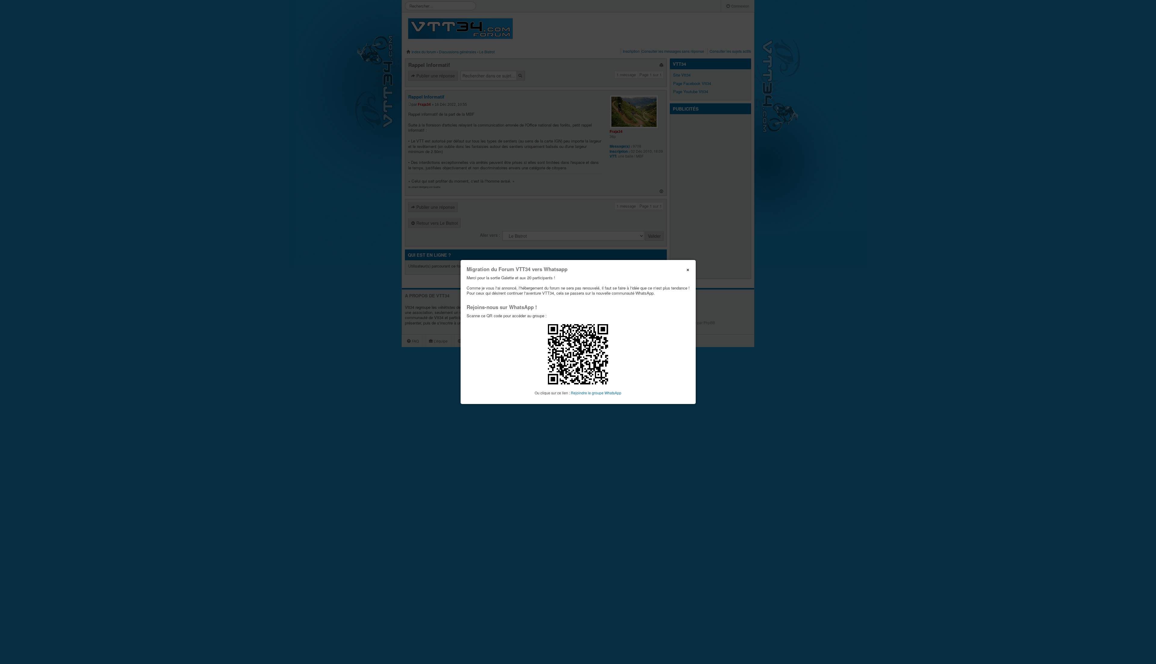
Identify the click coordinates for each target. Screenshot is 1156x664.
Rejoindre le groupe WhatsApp (596, 392)
